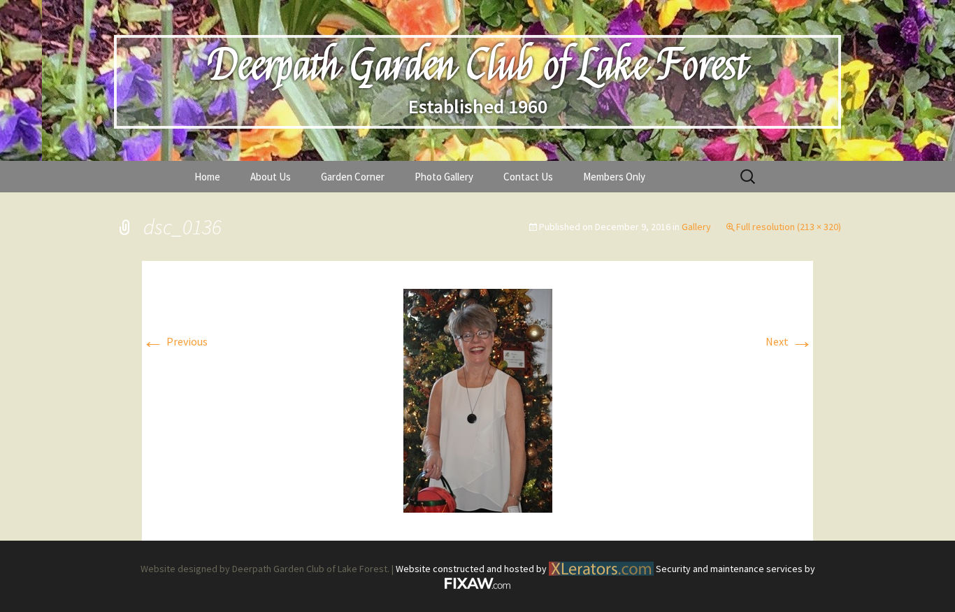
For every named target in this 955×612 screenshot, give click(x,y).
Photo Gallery (444, 176)
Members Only (614, 176)
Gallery (696, 226)
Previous (175, 341)
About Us (270, 176)
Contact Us (528, 176)
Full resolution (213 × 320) (788, 226)
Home (207, 176)
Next (789, 341)
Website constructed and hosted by (472, 568)
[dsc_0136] (477, 399)
